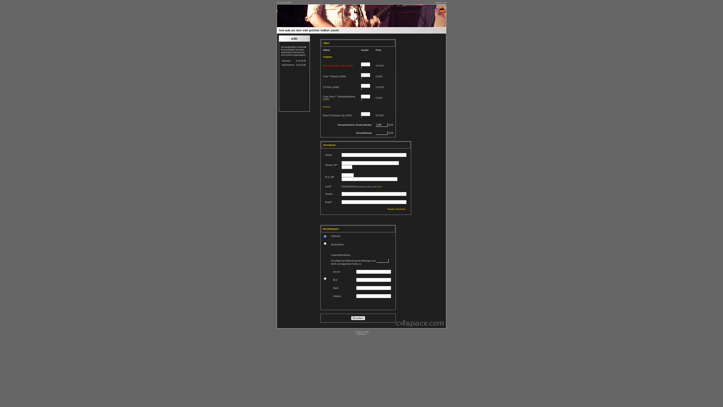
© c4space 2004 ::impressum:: (361, 333)
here (379, 187)
